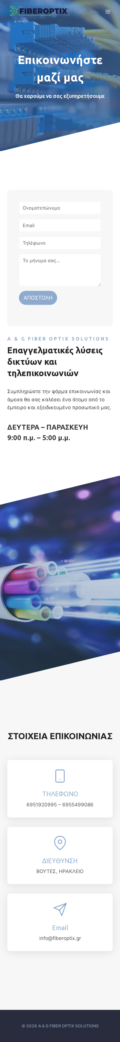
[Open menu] (107, 11)
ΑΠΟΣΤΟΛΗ (38, 298)
